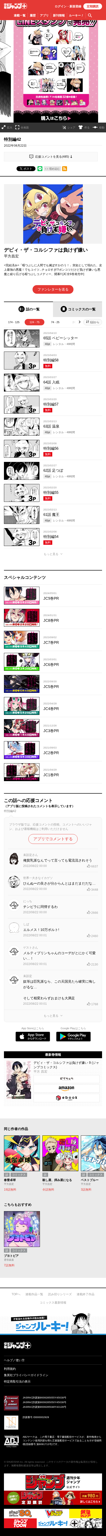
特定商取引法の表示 (17, 1381)
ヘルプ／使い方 (14, 1360)
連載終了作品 (85, 1294)
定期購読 (93, 6)
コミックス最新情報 (53, 1302)
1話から (94, 322)
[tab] (28, 309)
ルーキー (76, 15)
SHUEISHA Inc (14, 1461)
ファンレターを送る (53, 289)
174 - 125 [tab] (13, 322)
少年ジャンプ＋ (15, 6)
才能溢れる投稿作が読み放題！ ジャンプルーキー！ (53, 1323)
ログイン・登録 (68, 6)
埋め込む (54, 168)
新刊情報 (59, 15)
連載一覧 (20, 15)
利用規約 (10, 1369)
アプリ (44, 15)
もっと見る (51, 554)
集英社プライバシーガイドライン (26, 1375)
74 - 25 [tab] (55, 322)
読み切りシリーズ (60, 1294)
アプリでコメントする (53, 839)
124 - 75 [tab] (34, 322)
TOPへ (16, 1294)
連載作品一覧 (34, 1294)
